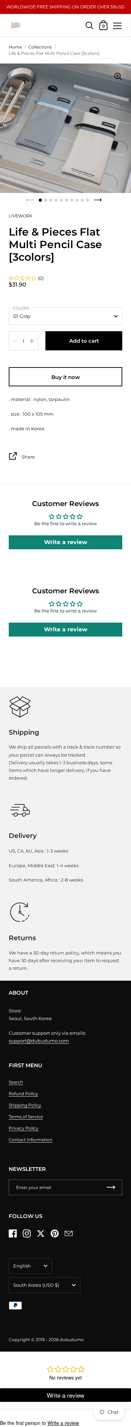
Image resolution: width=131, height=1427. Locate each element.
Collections (40, 47)
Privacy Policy (23, 1128)
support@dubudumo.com (39, 1040)
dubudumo (72, 1339)
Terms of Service (26, 1116)
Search (16, 1082)
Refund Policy (23, 1093)
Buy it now (65, 377)
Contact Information (30, 1139)
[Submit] (111, 1187)
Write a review (65, 542)
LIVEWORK (20, 215)
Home (15, 47)
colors (21, 308)
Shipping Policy (25, 1105)
